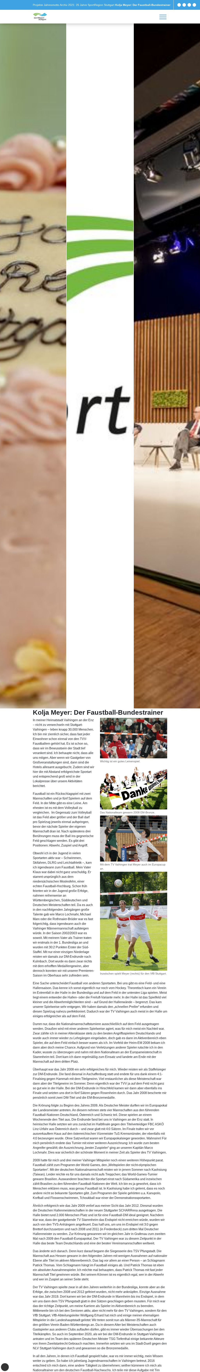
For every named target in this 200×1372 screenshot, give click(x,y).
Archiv (64, 4)
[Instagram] (189, 5)
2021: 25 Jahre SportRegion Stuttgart (91, 4)
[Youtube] (194, 5)
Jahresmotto (52, 4)
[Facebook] (179, 5)
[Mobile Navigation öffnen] (162, 16)
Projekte (38, 4)
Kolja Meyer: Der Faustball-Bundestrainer (142, 4)
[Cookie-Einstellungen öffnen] (5, 1367)
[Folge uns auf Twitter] (184, 5)
